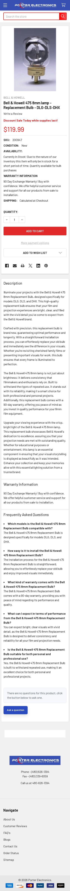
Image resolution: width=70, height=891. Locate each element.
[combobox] (35, 16)
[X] (30, 265)
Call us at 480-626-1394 (35, 783)
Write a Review (13, 113)
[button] (35, 252)
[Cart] (64, 5)
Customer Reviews (15, 826)
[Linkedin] (38, 265)
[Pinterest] (46, 265)
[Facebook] (7, 265)
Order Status (11, 853)
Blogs (6, 839)
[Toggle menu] (5, 5)
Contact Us (10, 846)
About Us (9, 819)
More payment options (35, 243)
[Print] (22, 265)
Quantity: (11, 211)
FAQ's (6, 832)
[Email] (14, 265)
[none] (35, 59)
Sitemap (8, 859)
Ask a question (15, 709)
